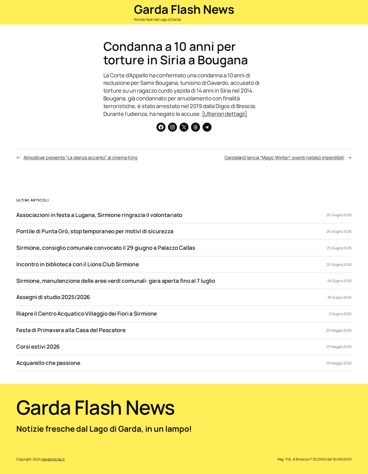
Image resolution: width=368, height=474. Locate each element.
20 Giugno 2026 (339, 264)
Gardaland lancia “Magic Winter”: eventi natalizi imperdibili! (284, 157)
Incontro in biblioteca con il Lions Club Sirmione (77, 264)
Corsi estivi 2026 (38, 347)
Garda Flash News (184, 9)
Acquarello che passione (48, 363)
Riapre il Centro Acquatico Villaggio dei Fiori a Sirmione (86, 314)
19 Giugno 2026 (339, 280)
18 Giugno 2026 (339, 297)
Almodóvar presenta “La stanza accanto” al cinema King (80, 157)
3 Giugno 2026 (340, 313)
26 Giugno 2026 (339, 214)
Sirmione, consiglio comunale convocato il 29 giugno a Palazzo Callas (105, 248)
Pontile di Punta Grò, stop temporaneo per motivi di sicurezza (94, 231)
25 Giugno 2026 (339, 248)
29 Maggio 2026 (339, 330)
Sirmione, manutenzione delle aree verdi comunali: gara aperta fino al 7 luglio (115, 281)
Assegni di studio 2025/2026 (53, 297)
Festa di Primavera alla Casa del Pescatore (71, 330)
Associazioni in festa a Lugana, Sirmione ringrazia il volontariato (99, 215)
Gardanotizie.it (53, 459)
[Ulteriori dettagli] (224, 114)
